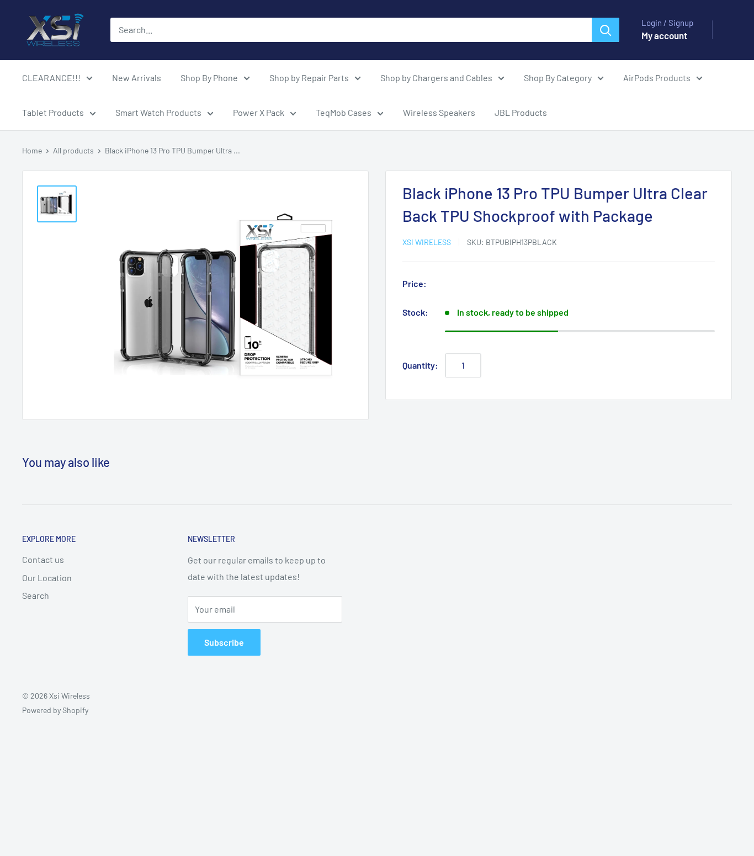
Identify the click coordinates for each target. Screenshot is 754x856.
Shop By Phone (209, 77)
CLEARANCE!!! (51, 77)
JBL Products (521, 112)
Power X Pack (258, 112)
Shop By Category (558, 77)
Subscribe (224, 642)
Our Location (47, 577)
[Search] (605, 30)
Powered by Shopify (55, 710)
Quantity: (420, 365)
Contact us (43, 559)
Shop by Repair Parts (309, 77)
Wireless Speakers (439, 112)
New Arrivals (136, 77)
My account (664, 35)
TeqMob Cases (343, 112)
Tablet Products (53, 112)
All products (73, 150)
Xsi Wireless (426, 242)
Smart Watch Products (158, 112)
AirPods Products (657, 77)
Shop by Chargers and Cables (436, 77)
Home (32, 150)
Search (35, 595)
